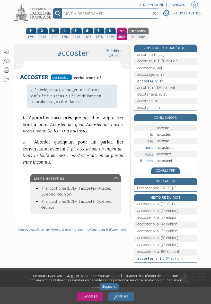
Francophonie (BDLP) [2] (156, 187)
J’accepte (90, 296)
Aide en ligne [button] (151, 5)
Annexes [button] (177, 5)
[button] (6, 52)
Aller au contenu (33, 4)
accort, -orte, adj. (151, 54)
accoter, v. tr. (147, 100)
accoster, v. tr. (150, 81)
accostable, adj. (150, 67)
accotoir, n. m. (149, 107)
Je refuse (121, 296)
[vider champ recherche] (154, 13)
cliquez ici (109, 286)
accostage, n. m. (150, 74)
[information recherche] (57, 13)
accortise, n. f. (158, 60)
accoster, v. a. (158, 203)
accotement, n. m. (152, 94)
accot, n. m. (156, 87)
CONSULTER (165, 171)
